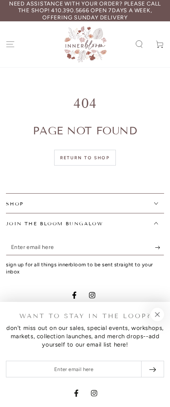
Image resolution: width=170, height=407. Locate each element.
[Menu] (10, 44)
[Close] (157, 314)
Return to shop (85, 157)
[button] (139, 44)
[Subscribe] (159, 247)
